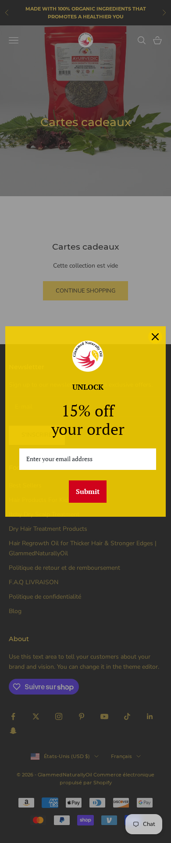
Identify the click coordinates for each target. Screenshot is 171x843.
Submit (88, 491)
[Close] (155, 336)
